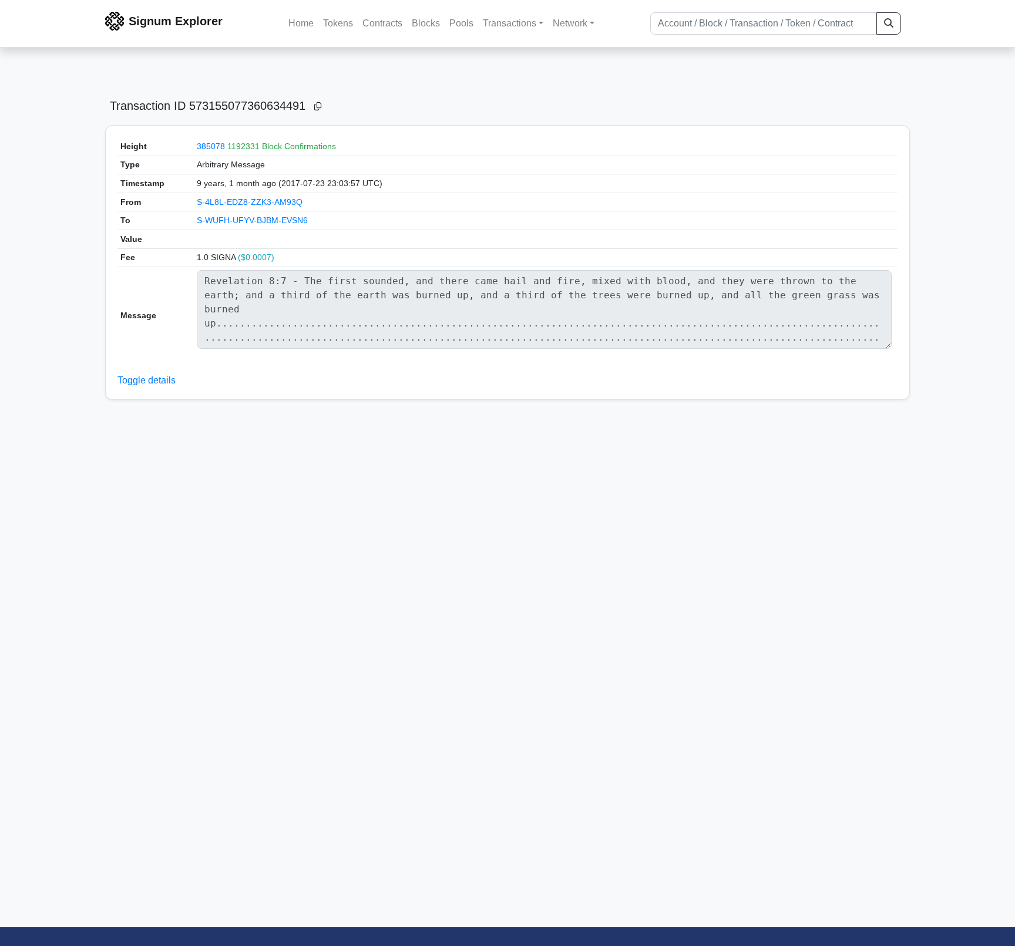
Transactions (509, 23)
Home (301, 23)
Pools (461, 23)
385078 (211, 146)
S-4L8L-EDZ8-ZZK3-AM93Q (250, 202)
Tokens (338, 23)
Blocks (426, 23)
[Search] (888, 23)
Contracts (382, 23)
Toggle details (146, 380)
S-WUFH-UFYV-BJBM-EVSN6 (252, 220)
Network (570, 23)
